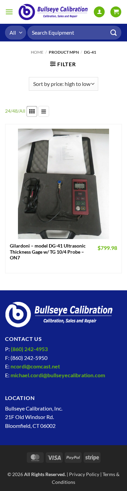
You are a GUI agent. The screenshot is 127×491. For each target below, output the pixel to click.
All (22, 111)
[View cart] (115, 12)
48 (15, 111)
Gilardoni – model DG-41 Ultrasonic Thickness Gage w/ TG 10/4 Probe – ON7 (48, 251)
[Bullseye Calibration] (53, 12)
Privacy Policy (84, 474)
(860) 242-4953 (29, 349)
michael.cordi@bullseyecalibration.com (57, 375)
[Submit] (114, 32)
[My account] (99, 12)
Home (37, 52)
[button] (9, 11)
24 (7, 111)
